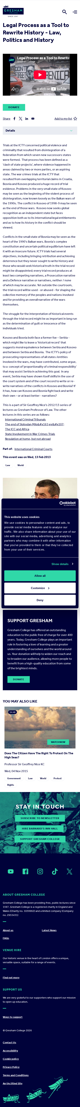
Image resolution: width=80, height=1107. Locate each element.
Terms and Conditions (16, 1075)
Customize (38, 587)
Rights (10, 785)
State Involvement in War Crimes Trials (30, 434)
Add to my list (63, 118)
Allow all (40, 575)
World (20, 465)
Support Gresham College (40, 839)
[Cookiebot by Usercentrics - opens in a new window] (59, 503)
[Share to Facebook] (14, 118)
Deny (40, 600)
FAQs (6, 938)
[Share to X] (20, 118)
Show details (60, 563)
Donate (14, 107)
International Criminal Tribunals (25, 419)
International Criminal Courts (33, 449)
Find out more (11, 977)
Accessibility (10, 1050)
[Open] (11, 871)
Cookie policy (11, 1058)
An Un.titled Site (12, 1083)
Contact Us (9, 1042)
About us (8, 930)
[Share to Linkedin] (26, 118)
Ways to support (13, 1017)
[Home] (13, 12)
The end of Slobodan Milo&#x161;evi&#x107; (34, 424)
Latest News (49, 930)
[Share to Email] (33, 118)
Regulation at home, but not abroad (28, 439)
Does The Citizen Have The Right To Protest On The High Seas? (38, 755)
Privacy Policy (11, 1067)
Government (14, 778)
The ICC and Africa (17, 429)
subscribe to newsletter (40, 818)
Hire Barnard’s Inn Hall (40, 828)
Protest (58, 778)
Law (8, 465)
